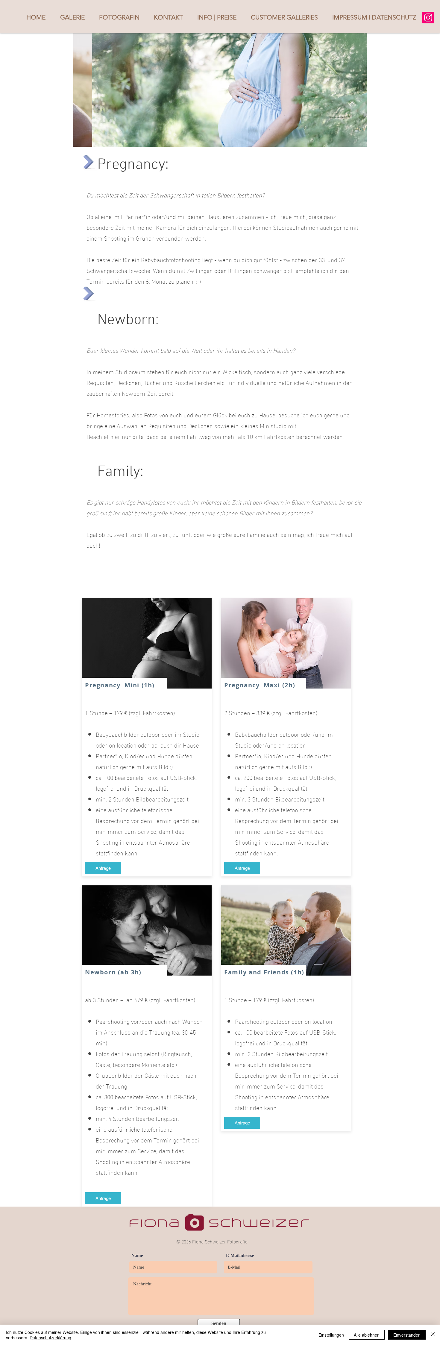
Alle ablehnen (367, 1335)
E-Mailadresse (240, 1255)
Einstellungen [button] (331, 1335)
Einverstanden (407, 1335)
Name (137, 1255)
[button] (72, 17)
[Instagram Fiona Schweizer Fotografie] (428, 17)
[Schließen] (432, 1334)
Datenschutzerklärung (50, 1338)
